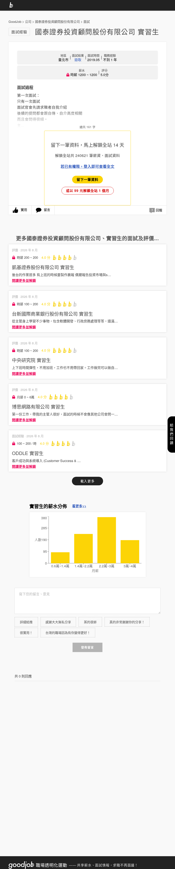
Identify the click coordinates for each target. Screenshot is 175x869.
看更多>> (79, 506)
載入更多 (87, 481)
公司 (28, 21)
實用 (24, 209)
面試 (86, 21)
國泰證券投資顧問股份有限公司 (57, 21)
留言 (47, 209)
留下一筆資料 (87, 179)
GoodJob (15, 21)
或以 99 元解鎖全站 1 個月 (87, 190)
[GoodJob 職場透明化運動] (12, 5)
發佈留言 (87, 647)
